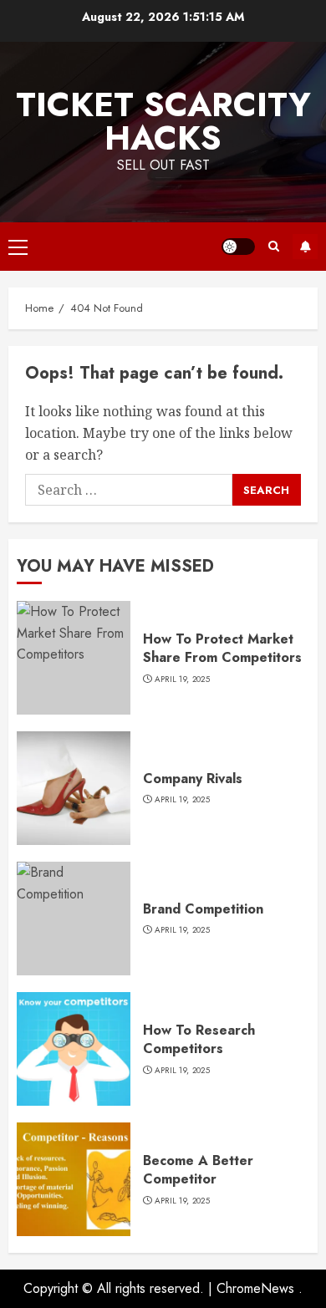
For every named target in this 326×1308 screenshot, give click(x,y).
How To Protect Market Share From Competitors (222, 648)
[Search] (273, 246)
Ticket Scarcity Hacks (163, 121)
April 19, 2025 (182, 679)
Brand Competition (203, 909)
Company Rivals (192, 778)
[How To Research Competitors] (73, 1049)
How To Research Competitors (199, 1039)
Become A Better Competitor (198, 1169)
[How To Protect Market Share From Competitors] (73, 658)
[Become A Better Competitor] (73, 1179)
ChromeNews (255, 1288)
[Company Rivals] (73, 788)
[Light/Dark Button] (238, 246)
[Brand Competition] (73, 918)
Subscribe (305, 246)
